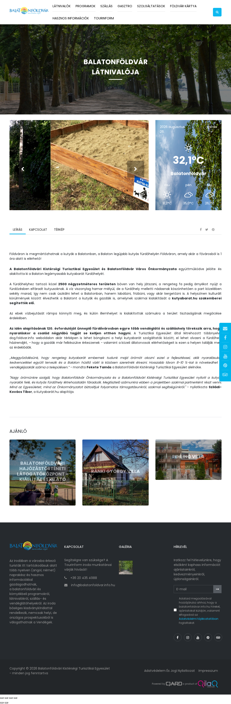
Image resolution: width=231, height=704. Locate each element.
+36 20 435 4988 (83, 578)
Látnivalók (62, 6)
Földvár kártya (183, 6)
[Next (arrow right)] (6, 702)
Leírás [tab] (17, 229)
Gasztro (125, 6)
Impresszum (208, 670)
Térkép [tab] (59, 229)
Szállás (106, 6)
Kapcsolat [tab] (38, 229)
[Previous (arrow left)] (2, 702)
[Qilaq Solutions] (208, 684)
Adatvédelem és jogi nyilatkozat (169, 670)
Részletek (42, 490)
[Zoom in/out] (15, 698)
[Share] (6, 698)
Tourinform (104, 18)
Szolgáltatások (151, 6)
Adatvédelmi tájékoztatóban (198, 619)
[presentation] (22, 169)
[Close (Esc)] (2, 698)
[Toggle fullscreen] (11, 698)
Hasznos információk (71, 18)
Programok (85, 6)
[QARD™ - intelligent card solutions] (174, 684)
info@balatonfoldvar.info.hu (93, 585)
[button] (217, 12)
